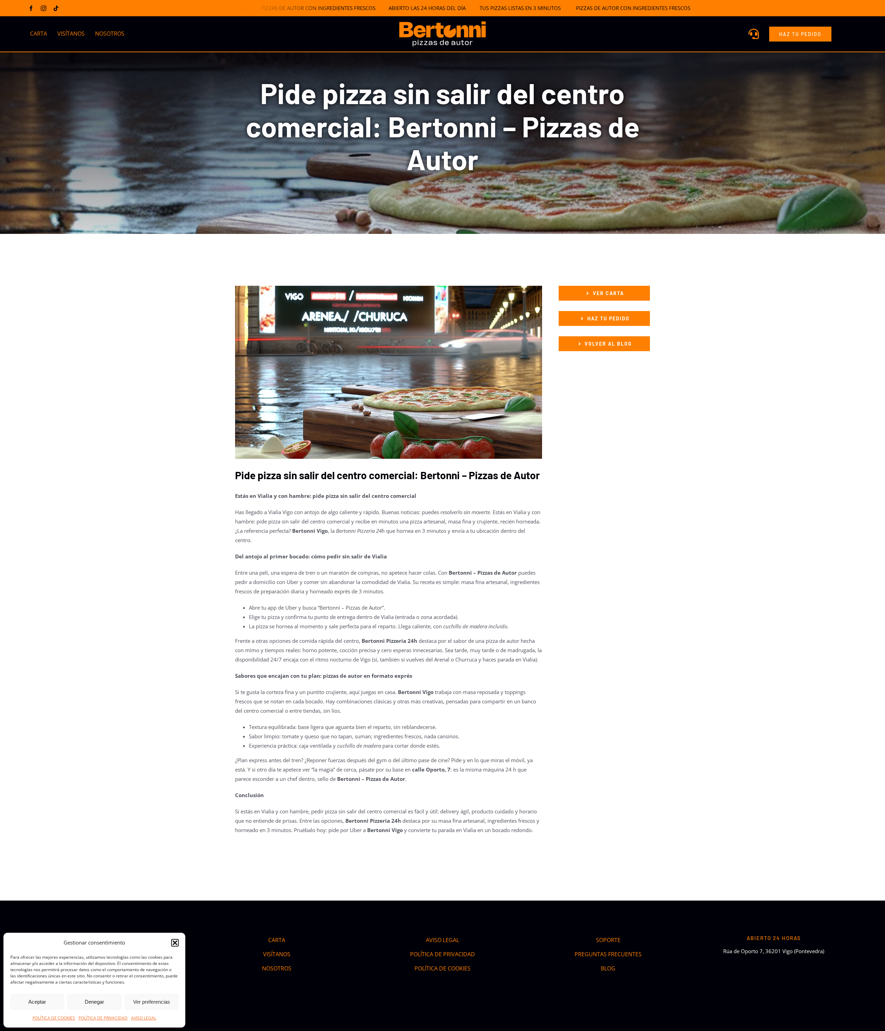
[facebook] (31, 8)
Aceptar (37, 1002)
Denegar (94, 1002)
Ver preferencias (151, 1002)
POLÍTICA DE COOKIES (53, 1018)
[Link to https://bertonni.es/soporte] (753, 34)
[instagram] (43, 8)
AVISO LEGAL (143, 1018)
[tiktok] (56, 8)
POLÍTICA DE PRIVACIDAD (103, 1018)
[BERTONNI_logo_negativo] (442, 23)
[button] (174, 942)
